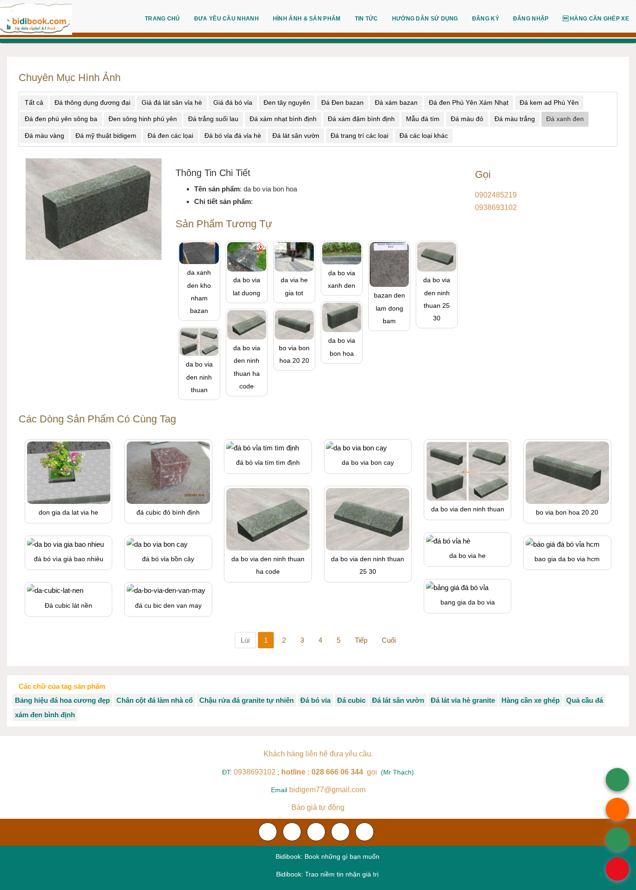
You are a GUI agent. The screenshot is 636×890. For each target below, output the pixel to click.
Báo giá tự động (318, 807)
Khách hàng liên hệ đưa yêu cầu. (318, 754)
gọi (330, 772)
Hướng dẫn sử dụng (425, 18)
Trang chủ (162, 18)
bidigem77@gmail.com (327, 790)
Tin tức (366, 18)
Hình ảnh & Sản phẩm (307, 18)
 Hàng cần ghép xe (596, 18)
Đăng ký (485, 18)
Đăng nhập (531, 18)
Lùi (245, 640)
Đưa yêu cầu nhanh (226, 18)
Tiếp (361, 640)
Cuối (389, 640)
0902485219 (496, 195)
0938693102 (496, 207)
